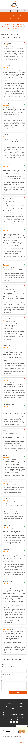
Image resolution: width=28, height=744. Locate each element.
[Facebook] (11, 722)
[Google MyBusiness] (14, 722)
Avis (2, 680)
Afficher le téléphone (15, 710)
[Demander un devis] (10, 10)
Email (2, 669)
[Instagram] (17, 722)
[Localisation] (17, 10)
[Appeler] (3, 10)
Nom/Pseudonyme (5, 674)
